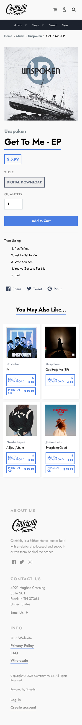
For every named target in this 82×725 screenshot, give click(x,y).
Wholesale (19, 660)
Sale (65, 25)
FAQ (14, 653)
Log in (15, 699)
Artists (18, 25)
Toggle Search (73, 9)
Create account (23, 707)
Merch (53, 25)
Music (36, 25)
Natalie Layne (16, 442)
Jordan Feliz (54, 442)
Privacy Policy (22, 645)
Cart (55, 9)
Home (8, 36)
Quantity (13, 194)
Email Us (16, 613)
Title (9, 172)
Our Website (21, 638)
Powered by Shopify (23, 689)
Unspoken (35, 36)
